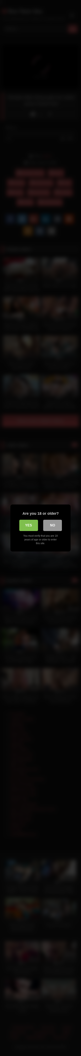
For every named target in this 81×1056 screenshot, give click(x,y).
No (52, 525)
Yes (28, 525)
